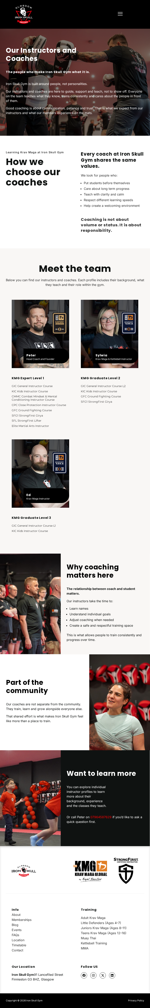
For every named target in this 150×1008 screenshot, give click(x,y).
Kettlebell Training (94, 943)
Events (16, 930)
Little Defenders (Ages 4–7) (101, 923)
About (16, 915)
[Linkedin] (112, 975)
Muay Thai (88, 938)
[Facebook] (84, 975)
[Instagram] (93, 975)
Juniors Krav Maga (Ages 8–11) (104, 928)
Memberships (21, 920)
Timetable (19, 945)
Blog (15, 925)
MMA (84, 948)
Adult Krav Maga (93, 918)
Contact (17, 950)
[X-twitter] (103, 975)
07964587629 (101, 817)
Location (18, 940)
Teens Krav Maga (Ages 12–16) (103, 933)
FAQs (15, 935)
